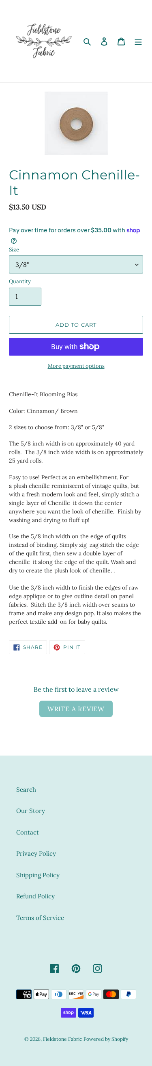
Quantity (20, 281)
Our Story (30, 811)
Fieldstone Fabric (62, 1039)
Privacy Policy (36, 853)
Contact (27, 832)
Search (26, 789)
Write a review (76, 709)
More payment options (76, 366)
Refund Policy (35, 896)
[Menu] (138, 41)
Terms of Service (40, 918)
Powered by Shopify (105, 1039)
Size (14, 249)
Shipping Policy (38, 875)
